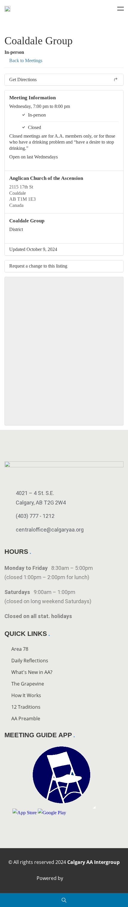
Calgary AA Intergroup (93, 862)
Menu (120, 8)
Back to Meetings (25, 60)
